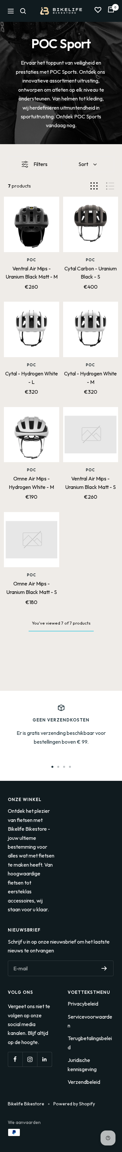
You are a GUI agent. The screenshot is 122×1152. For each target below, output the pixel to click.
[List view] (110, 186)
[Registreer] (104, 968)
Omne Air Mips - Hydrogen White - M (31, 482)
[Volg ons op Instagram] (29, 1059)
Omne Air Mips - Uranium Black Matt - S (31, 587)
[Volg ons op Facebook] (15, 1059)
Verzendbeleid (84, 1082)
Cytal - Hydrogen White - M (90, 377)
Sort (83, 164)
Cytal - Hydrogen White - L (31, 377)
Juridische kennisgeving (82, 1064)
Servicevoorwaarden (90, 1021)
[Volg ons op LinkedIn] (44, 1059)
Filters (40, 164)
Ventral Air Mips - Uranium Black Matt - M (32, 272)
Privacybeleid (83, 1003)
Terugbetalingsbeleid (90, 1042)
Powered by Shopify (74, 1104)
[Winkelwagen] (111, 11)
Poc (31, 260)
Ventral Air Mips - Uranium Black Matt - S (90, 482)
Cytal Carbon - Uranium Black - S (90, 272)
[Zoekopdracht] (23, 11)
